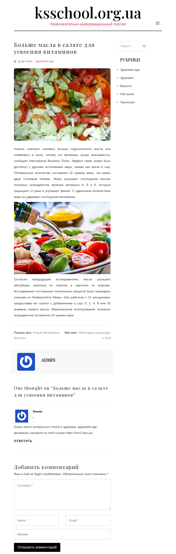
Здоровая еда (44, 61)
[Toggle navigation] (157, 23)
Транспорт (127, 102)
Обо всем (127, 94)
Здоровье (127, 77)
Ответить (23, 441)
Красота (126, 86)
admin (28, 61)
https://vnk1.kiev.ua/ (79, 433)
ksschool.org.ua (88, 12)
